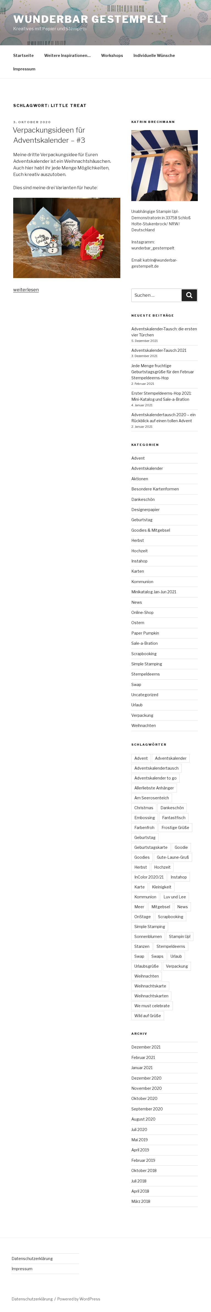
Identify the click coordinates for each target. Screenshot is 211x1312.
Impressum (24, 69)
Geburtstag (141, 519)
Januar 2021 (141, 1067)
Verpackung (142, 715)
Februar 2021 (143, 1057)
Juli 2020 (139, 1129)
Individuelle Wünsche (154, 55)
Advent (138, 458)
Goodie (181, 847)
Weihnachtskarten (151, 995)
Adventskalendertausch (156, 768)
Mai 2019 (139, 1139)
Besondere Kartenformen (155, 489)
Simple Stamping (146, 664)
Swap (136, 684)
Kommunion (142, 581)
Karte (139, 887)
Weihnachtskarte (150, 986)
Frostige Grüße (175, 827)
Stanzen (141, 946)
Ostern (137, 622)
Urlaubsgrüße (146, 966)
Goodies (142, 857)
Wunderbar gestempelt (91, 19)
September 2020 (147, 1109)
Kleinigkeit (161, 887)
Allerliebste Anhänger (154, 788)
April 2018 (140, 1191)
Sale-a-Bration (144, 643)
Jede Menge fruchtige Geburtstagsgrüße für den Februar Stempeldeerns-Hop (162, 371)
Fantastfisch (173, 817)
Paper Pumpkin (145, 633)
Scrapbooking (144, 653)
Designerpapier (145, 509)
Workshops (112, 55)
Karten (137, 571)
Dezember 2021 (145, 1047)
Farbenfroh (144, 827)
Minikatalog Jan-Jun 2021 (153, 591)
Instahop (139, 561)
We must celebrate (152, 1005)
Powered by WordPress (78, 1299)
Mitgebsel (160, 906)
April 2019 (140, 1150)
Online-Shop (142, 612)
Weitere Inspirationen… (67, 55)
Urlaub (137, 704)
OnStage (142, 916)
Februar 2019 (143, 1160)
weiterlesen (26, 289)
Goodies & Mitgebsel (150, 530)
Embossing (144, 817)
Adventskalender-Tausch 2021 (158, 350)
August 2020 (143, 1119)
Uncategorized (144, 694)
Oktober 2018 (144, 1170)
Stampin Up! (179, 936)
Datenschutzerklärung (32, 1258)
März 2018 (140, 1201)
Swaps (157, 956)
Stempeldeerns (145, 674)
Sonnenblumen (148, 936)
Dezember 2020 (146, 1078)
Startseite (23, 55)
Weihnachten (143, 725)
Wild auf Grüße (147, 1015)
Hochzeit (139, 550)
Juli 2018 (138, 1181)
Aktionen (139, 478)
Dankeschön (143, 499)
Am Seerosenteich (151, 797)
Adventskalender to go (155, 778)
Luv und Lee (174, 896)
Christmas (143, 807)
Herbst (137, 540)
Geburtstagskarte (151, 847)
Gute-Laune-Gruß (173, 857)
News (136, 602)
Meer (139, 906)
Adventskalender (147, 468)
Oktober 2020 (144, 1098)
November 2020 (146, 1088)
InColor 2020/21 (148, 877)
